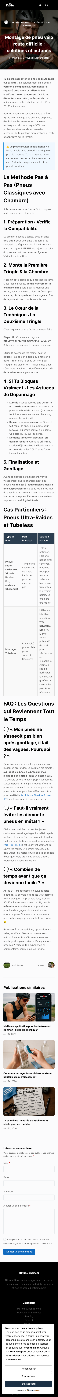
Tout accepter (28, 1383)
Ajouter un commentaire (16, 1205)
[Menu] (53, 5)
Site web (8, 1191)
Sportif (29, 1320)
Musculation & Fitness (29, 1312)
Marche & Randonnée (29, 1308)
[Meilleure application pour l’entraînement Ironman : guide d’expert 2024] (28, 1007)
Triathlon (30, 25)
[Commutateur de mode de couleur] (40, 5)
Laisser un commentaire (19, 1251)
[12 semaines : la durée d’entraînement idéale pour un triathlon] (28, 1101)
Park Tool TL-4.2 (12, 844)
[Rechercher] (46, 5)
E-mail (7, 1177)
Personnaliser (28, 1368)
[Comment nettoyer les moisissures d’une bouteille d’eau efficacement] (28, 1054)
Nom (6, 1163)
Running (29, 1316)
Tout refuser (28, 1376)
